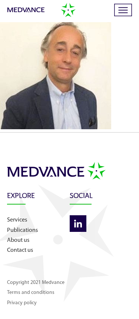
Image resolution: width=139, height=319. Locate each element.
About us (18, 240)
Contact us (20, 250)
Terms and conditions (30, 292)
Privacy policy (22, 303)
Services (17, 220)
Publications (22, 230)
